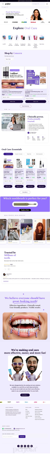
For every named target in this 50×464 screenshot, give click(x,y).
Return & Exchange (38, 411)
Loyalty (27, 414)
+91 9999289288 (7, 428)
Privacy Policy (37, 416)
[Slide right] (47, 1)
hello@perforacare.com (20, 428)
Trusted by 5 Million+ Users (25, 0)
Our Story (27, 411)
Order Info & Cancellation (39, 419)
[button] (47, 4)
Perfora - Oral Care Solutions (25, 447)
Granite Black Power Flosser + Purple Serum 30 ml (41, 172)
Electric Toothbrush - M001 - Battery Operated (19, 172)
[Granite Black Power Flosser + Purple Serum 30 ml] (42, 163)
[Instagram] (28, 446)
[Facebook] (18, 446)
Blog (26, 409)
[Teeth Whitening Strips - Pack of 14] (31, 163)
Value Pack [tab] (29, 154)
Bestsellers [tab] (8, 154)
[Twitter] (22, 446)
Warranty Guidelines (39, 414)
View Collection (25, 106)
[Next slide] (9, 63)
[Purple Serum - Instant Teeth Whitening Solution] (13, 77)
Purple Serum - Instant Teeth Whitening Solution (12, 91)
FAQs (27, 417)
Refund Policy (37, 412)
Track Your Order (29, 416)
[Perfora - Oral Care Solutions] (8, 4)
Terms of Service (38, 417)
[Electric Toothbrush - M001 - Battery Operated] (19, 163)
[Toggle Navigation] (3, 4)
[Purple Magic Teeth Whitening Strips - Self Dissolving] (36, 77)
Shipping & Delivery (38, 409)
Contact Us (28, 412)
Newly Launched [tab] (39, 154)
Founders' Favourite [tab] (18, 154)
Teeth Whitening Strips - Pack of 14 (29, 172)
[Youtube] (25, 446)
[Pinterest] (31, 446)
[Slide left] (2, 1)
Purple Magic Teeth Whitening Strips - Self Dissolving (34, 92)
